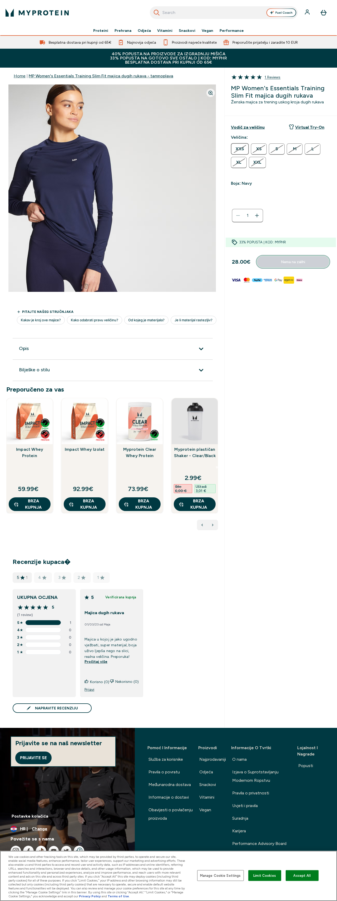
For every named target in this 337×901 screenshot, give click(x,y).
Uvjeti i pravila (245, 805)
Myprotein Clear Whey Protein (139, 452)
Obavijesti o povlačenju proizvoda (170, 814)
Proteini (100, 30)
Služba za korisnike (165, 759)
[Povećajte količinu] (257, 215)
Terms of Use (118, 896)
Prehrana (123, 30)
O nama (239, 759)
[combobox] (224, 12)
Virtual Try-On (309, 127)
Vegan (207, 30)
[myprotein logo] (37, 12)
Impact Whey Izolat (85, 449)
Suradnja (240, 818)
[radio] (240, 149)
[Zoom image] (210, 93)
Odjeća (144, 30)
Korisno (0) (99, 682)
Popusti (305, 765)
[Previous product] (202, 525)
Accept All (301, 875)
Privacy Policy (90, 896)
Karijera (239, 831)
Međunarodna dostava (169, 784)
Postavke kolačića (30, 816)
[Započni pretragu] (156, 12)
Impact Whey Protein (29, 452)
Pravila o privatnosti (250, 793)
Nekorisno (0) (127, 681)
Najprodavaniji (212, 759)
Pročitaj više (96, 661)
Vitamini (164, 30)
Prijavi (89, 689)
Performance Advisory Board (259, 843)
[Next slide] (217, 467)
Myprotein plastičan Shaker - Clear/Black (195, 452)
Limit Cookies (264, 875)
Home (20, 76)
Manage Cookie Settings (220, 875)
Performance (232, 30)
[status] (247, 215)
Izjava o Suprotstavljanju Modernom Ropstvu (255, 776)
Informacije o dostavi (168, 797)
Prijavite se (33, 757)
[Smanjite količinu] (238, 215)
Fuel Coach (284, 12)
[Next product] (212, 525)
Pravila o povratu (164, 772)
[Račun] (308, 12)
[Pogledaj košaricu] (323, 12)
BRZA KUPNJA (33, 504)
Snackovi (187, 30)
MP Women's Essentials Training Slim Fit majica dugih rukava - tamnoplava (101, 76)
